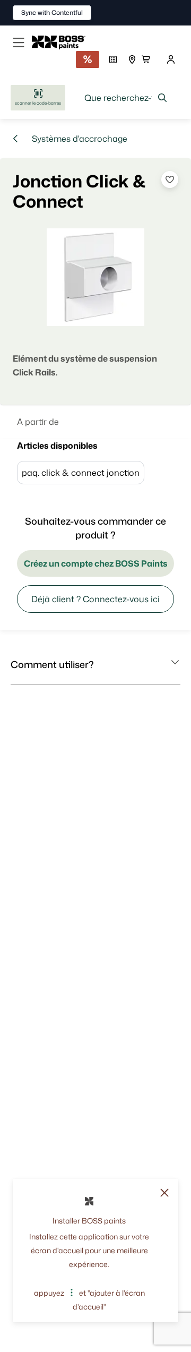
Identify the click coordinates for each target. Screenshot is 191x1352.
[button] (95, 664)
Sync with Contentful (52, 12)
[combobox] (126, 97)
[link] (63, 42)
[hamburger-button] (19, 42)
